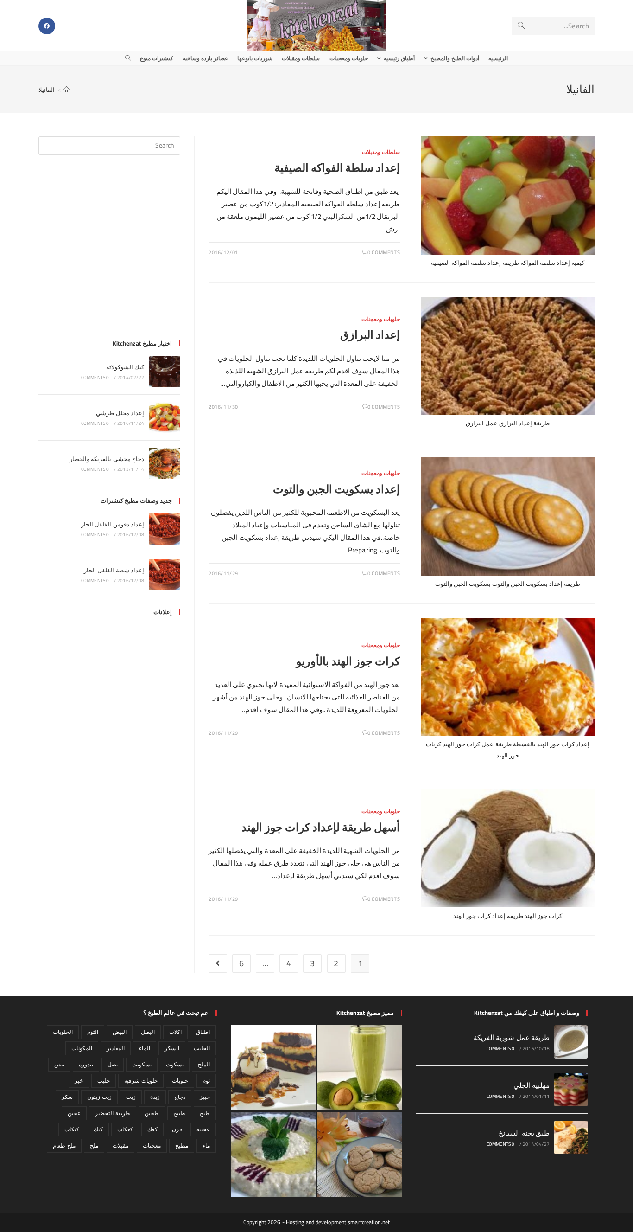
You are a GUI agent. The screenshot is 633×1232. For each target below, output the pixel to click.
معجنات (152, 1145)
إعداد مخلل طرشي (120, 412)
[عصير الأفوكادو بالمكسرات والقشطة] (359, 1067)
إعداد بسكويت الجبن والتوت (336, 489)
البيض (120, 1032)
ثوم (206, 1080)
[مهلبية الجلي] (571, 1089)
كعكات (125, 1129)
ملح (94, 1145)
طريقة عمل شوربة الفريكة (512, 1037)
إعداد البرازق (370, 334)
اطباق (203, 1032)
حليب (103, 1080)
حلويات (180, 1080)
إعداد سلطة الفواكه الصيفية (337, 167)
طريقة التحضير (112, 1113)
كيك (98, 1129)
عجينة (203, 1129)
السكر (172, 1048)
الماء (144, 1048)
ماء (206, 1145)
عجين (74, 1113)
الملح (204, 1064)
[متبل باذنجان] (273, 1154)
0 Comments (383, 252)
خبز (79, 1080)
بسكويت (142, 1064)
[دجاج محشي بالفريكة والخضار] (164, 463)
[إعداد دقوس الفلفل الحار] (164, 529)
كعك (152, 1129)
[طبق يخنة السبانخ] (571, 1137)
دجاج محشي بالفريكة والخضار (107, 458)
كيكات (71, 1129)
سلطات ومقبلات (381, 152)
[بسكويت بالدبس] (359, 1154)
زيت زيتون (99, 1096)
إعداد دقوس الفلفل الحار (112, 524)
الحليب (202, 1048)
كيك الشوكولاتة (125, 366)
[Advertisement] (109, 253)
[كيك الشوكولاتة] (164, 371)
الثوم (92, 1032)
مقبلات (120, 1145)
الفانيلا (46, 89)
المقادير (116, 1048)
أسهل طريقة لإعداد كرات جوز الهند (320, 827)
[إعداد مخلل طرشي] (164, 417)
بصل (113, 1064)
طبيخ (179, 1113)
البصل (148, 1032)
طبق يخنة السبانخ (524, 1133)
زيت (131, 1096)
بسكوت (175, 1064)
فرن (177, 1129)
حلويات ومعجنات (380, 319)
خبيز (205, 1096)
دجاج (179, 1096)
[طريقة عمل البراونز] (273, 1067)
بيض (59, 1064)
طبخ (205, 1113)
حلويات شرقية (140, 1080)
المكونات (81, 1048)
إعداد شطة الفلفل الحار (114, 570)
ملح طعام (64, 1145)
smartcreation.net (369, 1222)
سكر (67, 1096)
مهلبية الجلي (531, 1085)
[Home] (66, 89)
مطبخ (181, 1145)
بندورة (86, 1064)
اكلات (175, 1032)
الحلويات (63, 1032)
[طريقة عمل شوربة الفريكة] (571, 1042)
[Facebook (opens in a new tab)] (46, 26)
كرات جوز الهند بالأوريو (348, 661)
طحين (152, 1113)
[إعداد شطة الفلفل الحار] (164, 574)
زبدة (155, 1096)
